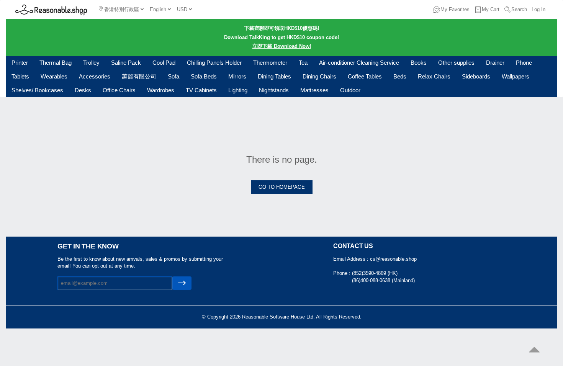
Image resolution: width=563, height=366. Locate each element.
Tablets (20, 76)
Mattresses (314, 90)
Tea (303, 62)
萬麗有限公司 (139, 76)
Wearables (54, 76)
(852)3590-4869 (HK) (375, 273)
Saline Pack (126, 62)
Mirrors (237, 76)
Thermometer (270, 62)
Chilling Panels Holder (214, 62)
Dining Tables (274, 76)
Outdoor (350, 90)
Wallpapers (515, 76)
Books (419, 62)
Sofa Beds (204, 76)
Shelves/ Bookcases (37, 90)
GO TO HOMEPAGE (282, 187)
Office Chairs (119, 90)
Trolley (91, 62)
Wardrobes (160, 90)
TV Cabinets (201, 90)
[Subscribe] (181, 283)
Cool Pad (163, 62)
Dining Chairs (319, 76)
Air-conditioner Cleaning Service (359, 62)
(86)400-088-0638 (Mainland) (383, 280)
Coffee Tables (365, 76)
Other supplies (456, 62)
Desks (83, 90)
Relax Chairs (434, 76)
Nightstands (274, 90)
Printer (19, 62)
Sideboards (476, 76)
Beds (399, 76)
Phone (524, 62)
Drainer (495, 62)
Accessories (94, 76)
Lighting (237, 90)
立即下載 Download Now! (281, 46)
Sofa (173, 76)
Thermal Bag (55, 62)
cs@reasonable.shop (393, 259)
